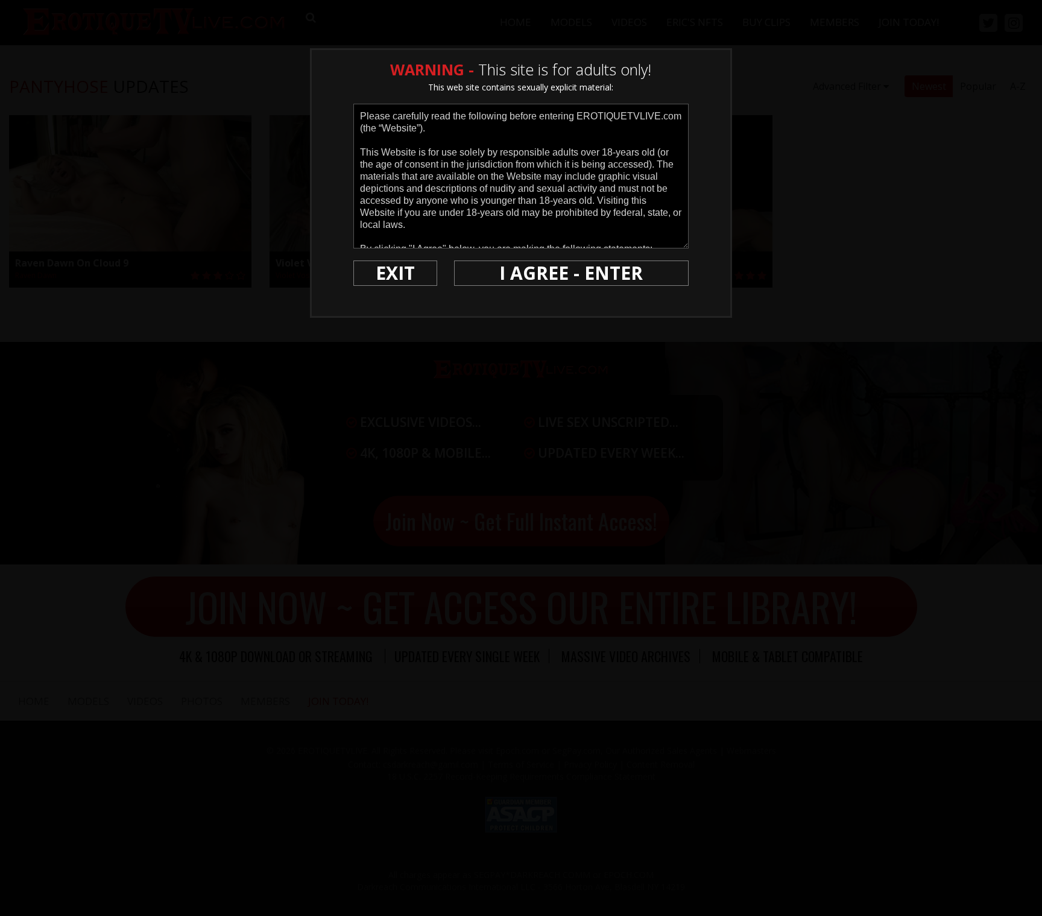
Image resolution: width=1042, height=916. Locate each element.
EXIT (395, 273)
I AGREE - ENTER (571, 273)
